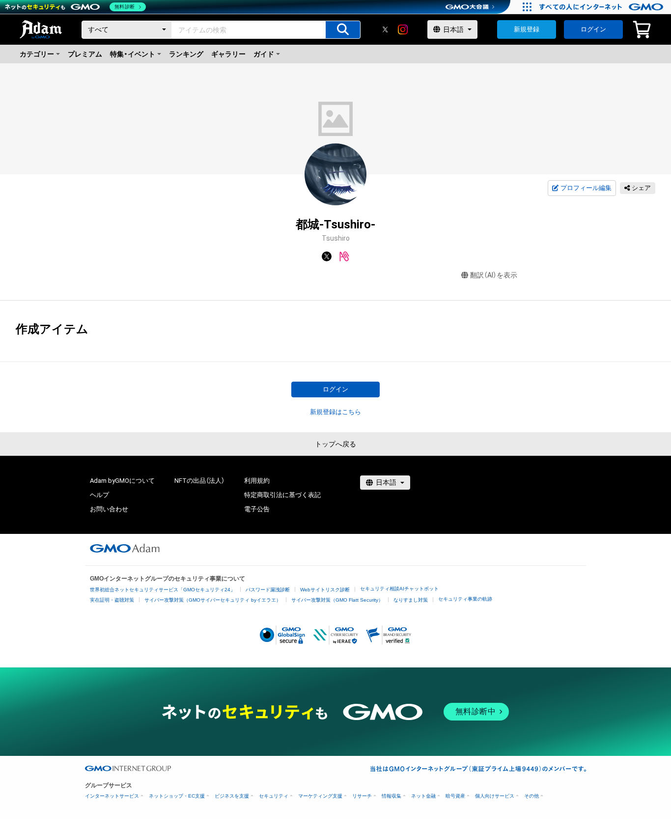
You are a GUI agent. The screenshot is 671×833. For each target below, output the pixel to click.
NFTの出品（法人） (199, 480)
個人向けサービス (494, 796)
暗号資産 (455, 796)
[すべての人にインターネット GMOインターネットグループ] (602, 7)
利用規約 (257, 480)
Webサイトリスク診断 (325, 589)
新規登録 (526, 29)
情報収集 (391, 796)
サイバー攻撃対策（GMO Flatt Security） (337, 600)
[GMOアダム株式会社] (125, 548)
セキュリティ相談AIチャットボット (399, 588)
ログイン (593, 29)
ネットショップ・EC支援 (177, 796)
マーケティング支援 (320, 796)
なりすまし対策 (410, 600)
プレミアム (85, 54)
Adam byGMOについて (122, 480)
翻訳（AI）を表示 (493, 275)
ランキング (186, 54)
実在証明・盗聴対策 (112, 600)
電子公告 (257, 509)
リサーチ (362, 796)
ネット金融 (423, 796)
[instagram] (403, 29)
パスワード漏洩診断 (268, 589)
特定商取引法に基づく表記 (282, 495)
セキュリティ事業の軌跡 (465, 599)
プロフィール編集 (586, 188)
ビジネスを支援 (232, 796)
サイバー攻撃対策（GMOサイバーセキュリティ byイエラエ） (212, 600)
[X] (385, 29)
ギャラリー (228, 54)
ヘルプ (99, 495)
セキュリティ (273, 796)
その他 (531, 796)
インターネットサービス (112, 796)
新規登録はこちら (335, 412)
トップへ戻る (335, 444)
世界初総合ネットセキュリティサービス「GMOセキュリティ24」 (162, 589)
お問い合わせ (109, 509)
